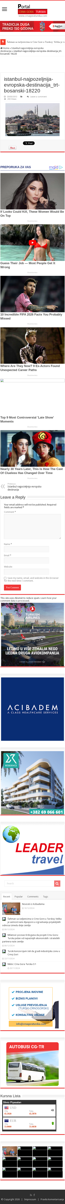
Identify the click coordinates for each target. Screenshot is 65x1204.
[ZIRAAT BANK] (32, 26)
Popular (19, 896)
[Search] (57, 883)
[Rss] (31, 1195)
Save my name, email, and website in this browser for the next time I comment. (31, 579)
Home (6, 48)
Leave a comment (38, 97)
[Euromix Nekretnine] (32, 782)
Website (8, 566)
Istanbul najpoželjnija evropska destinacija (24, 487)
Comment (10, 512)
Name (8, 544)
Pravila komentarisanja (52, 1199)
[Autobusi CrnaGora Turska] (32, 1064)
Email (7, 555)
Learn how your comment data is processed (28, 599)
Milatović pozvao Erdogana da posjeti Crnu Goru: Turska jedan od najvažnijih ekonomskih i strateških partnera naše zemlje (31, 938)
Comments (32, 896)
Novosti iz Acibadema (33, 904)
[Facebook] (34, 1195)
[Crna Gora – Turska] (32, 10)
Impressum (30, 1199)
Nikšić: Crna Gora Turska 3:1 (22, 964)
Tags (45, 896)
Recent (6, 896)
